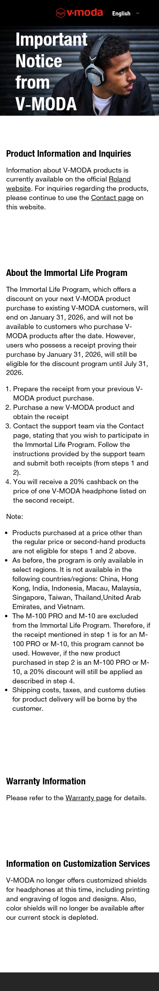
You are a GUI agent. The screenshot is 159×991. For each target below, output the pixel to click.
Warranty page (89, 797)
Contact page (112, 197)
